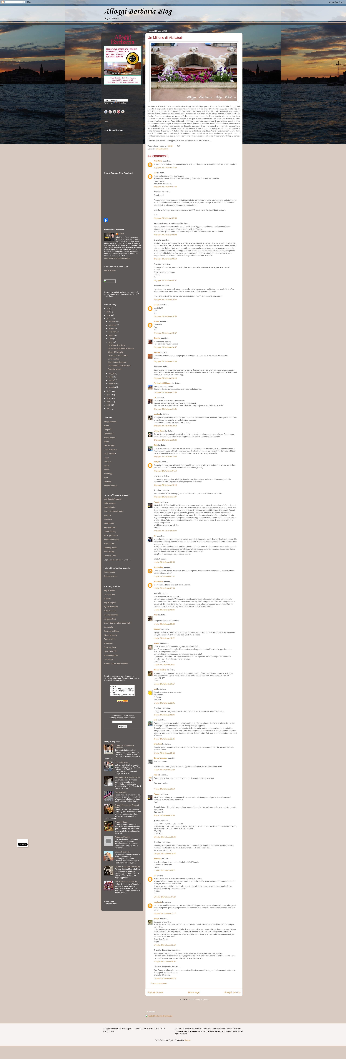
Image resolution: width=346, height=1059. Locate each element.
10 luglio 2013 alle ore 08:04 (165, 837)
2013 (109, 319)
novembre (113, 325)
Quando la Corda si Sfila (117, 355)
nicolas (157, 414)
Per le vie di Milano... (163, 383)
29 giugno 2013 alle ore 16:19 (165, 378)
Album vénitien (160, 670)
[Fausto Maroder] (106, 221)
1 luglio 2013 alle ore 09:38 (164, 624)
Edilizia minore (109, 438)
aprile (111, 377)
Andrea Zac (158, 567)
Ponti (106, 478)
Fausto (156, 502)
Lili (155, 398)
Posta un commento (159, 983)
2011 (109, 395)
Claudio (157, 338)
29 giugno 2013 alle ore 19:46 (165, 440)
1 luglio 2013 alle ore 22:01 (164, 703)
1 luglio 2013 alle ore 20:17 (164, 684)
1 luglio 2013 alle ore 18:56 (164, 665)
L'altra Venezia (109, 503)
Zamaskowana (109, 639)
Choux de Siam (110, 647)
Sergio (156, 919)
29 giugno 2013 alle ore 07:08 (165, 187)
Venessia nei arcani (111, 540)
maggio (112, 373)
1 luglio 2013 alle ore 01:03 (164, 588)
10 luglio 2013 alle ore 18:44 (165, 854)
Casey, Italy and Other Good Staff (117, 623)
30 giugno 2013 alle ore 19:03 (165, 531)
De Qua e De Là (110, 556)
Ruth (156, 445)
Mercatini (107, 462)
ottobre (112, 328)
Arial (156, 615)
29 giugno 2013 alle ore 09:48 (165, 235)
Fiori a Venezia (120, 792)
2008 (109, 405)
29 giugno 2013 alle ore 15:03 (165, 361)
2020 (109, 308)
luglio (111, 339)
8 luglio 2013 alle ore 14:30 (164, 815)
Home (106, 24)
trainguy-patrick (110, 619)
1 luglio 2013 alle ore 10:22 (164, 638)
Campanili (107, 430)
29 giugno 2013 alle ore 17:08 (165, 392)
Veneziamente (109, 507)
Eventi (106, 442)
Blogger (187, 1040)
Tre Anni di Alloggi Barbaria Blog (127, 867)
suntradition (108, 659)
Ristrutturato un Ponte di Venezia (121, 349)
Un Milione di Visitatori (117, 345)
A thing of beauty (110, 635)
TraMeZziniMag (110, 531)
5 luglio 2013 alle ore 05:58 (164, 753)
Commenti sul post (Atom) (198, 999)
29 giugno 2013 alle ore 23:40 (165, 457)
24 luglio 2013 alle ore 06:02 (165, 962)
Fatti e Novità (109, 446)
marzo (111, 380)
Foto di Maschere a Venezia (126, 882)
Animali (106, 426)
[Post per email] (178, 146)
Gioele (156, 305)
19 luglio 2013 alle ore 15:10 (165, 945)
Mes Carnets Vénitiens (113, 499)
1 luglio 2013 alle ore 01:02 (164, 576)
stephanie (158, 902)
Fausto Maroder (115, 560)
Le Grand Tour (109, 595)
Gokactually (108, 627)
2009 (109, 402)
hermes (157, 352)
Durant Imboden (160, 758)
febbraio (112, 384)
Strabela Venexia (110, 576)
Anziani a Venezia (115, 369)
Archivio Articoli (117, 24)
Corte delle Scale (121, 763)
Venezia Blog (109, 552)
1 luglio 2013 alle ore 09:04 (164, 610)
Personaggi (108, 474)
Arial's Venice (109, 544)
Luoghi (106, 458)
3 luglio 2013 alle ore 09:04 (164, 715)
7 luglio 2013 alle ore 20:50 (164, 789)
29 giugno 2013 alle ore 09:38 (165, 218)
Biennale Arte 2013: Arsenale (119, 366)
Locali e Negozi (110, 454)
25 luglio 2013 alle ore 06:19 (165, 978)
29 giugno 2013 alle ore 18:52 (165, 426)
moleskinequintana (111, 655)
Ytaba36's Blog (109, 611)
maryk (156, 462)
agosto (111, 335)
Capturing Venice (110, 548)
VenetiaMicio (109, 523)
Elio (155, 720)
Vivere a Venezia (110, 486)
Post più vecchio (232, 992)
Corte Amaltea (113, 359)
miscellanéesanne (111, 615)
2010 (109, 398)
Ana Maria (158, 161)
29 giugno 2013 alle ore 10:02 (165, 300)
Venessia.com (109, 572)
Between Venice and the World (116, 663)
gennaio (112, 387)
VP (155, 536)
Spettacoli (108, 482)
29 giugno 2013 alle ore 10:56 (165, 316)
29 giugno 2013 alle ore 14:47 (165, 347)
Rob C (156, 775)
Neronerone (108, 643)
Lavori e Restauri (110, 450)
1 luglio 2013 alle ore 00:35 (164, 562)
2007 (109, 409)
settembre (113, 332)
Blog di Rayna (109, 591)
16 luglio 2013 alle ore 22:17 (165, 914)
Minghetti (107, 599)
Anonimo (157, 859)
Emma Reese (159, 431)
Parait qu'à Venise (111, 536)
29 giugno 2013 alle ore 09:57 (165, 280)
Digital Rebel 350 (110, 651)
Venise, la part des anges (114, 511)
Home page (193, 992)
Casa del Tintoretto (122, 852)
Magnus (157, 629)
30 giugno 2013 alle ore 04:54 (165, 471)
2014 (109, 315)
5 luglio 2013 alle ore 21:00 (164, 770)
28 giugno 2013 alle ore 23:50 (165, 168)
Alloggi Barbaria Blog (138, 11)
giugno (111, 342)
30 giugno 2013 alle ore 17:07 (165, 497)
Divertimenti (108, 434)
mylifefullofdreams (111, 607)
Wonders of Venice (122, 837)
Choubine (158, 744)
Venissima (108, 519)
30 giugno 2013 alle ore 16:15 (165, 485)
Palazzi (106, 470)
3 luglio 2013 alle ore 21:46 (164, 739)
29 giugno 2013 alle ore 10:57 (165, 333)
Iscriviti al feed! (110, 271)
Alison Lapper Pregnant (117, 362)
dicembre (112, 322)
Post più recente (155, 992)
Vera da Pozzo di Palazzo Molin (127, 777)
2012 (109, 391)
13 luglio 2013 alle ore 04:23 (165, 897)
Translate (122, 103)
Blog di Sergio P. (110, 603)
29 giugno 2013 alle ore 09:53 (165, 259)
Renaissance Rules (111, 631)
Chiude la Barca (121, 822)
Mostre (106, 466)
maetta (156, 643)
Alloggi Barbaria (162, 149)
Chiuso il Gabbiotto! (115, 352)
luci (155, 689)
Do (155, 875)
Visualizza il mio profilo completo (116, 258)
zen (155, 173)
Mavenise (107, 515)
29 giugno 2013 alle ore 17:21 (165, 409)
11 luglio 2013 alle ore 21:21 (164, 870)
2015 (109, 312)
